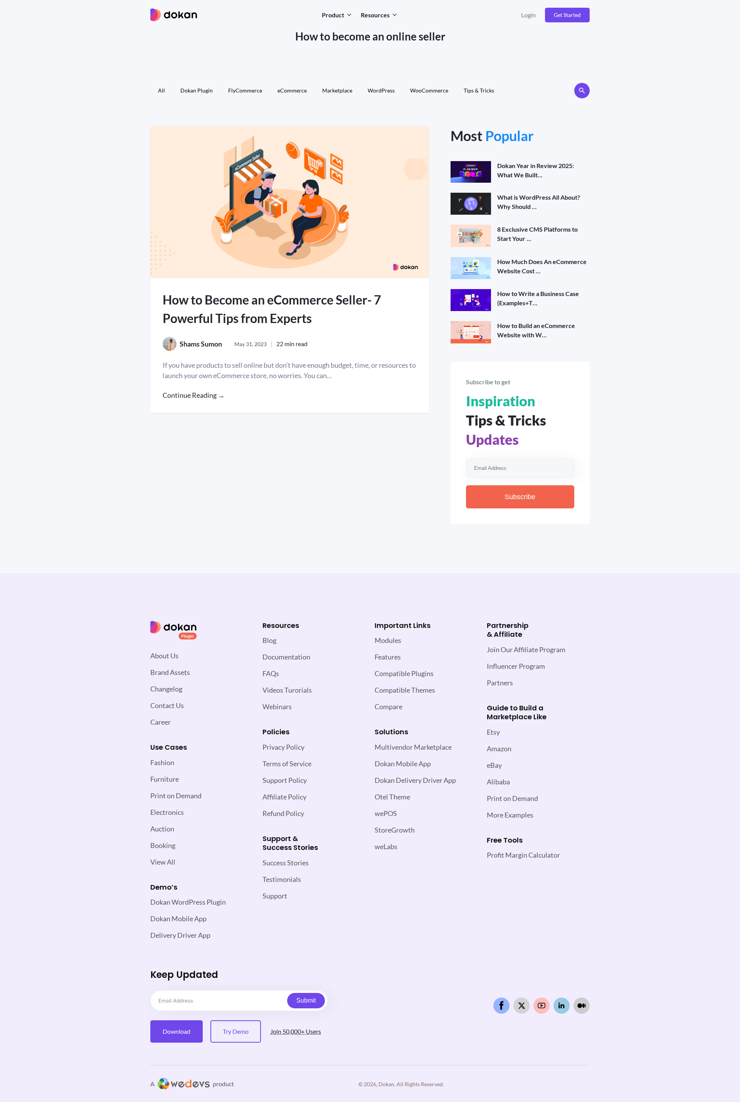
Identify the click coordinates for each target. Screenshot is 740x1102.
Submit (306, 1000)
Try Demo (236, 1031)
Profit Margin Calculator (523, 855)
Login (528, 15)
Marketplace (337, 90)
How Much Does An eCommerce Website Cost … (542, 266)
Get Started (567, 15)
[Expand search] (582, 90)
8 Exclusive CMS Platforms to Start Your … (537, 233)
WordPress (381, 90)
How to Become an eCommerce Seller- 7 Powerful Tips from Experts (272, 309)
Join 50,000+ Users (295, 1031)
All (161, 90)
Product (333, 15)
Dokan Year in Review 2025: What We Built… (535, 170)
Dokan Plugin (196, 90)
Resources (375, 15)
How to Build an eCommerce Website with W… (536, 330)
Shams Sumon (201, 344)
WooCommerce (429, 90)
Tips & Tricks (479, 90)
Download (176, 1031)
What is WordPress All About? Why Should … (538, 201)
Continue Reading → (194, 395)
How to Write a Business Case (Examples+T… (538, 298)
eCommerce (292, 90)
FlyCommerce (245, 90)
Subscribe (520, 497)
